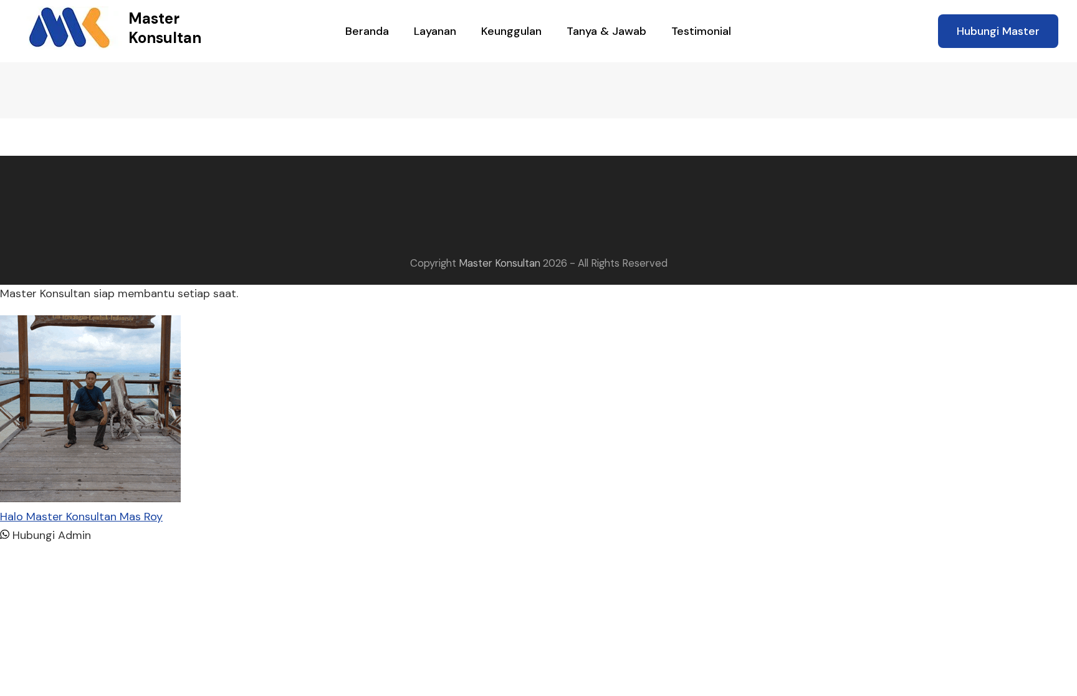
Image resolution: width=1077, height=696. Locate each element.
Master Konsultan (164, 28)
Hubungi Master (998, 31)
